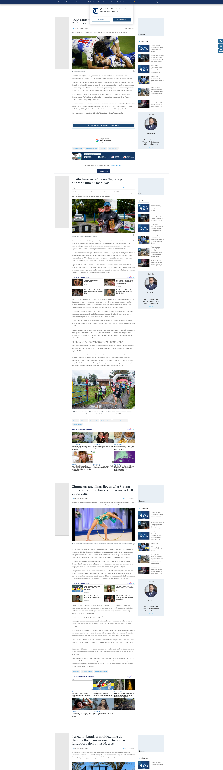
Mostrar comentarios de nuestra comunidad (104, 125)
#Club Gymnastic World (101, 671)
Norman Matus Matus (82, 28)
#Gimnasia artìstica (87, 671)
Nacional (91, 2)
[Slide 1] (149, 147)
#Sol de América (113, 148)
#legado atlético (77, 424)
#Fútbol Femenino (77, 148)
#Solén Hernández (105, 420)
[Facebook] (90, 157)
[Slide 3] (152, 147)
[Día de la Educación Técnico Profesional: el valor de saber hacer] (150, 123)
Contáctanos (103, 171)
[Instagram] (116, 157)
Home (60, 2)
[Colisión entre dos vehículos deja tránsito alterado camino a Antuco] (144, 48)
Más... (148, 2)
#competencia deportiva (120, 420)
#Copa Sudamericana (91, 148)
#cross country (94, 420)
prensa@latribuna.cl (116, 165)
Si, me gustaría (122, 19)
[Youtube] (128, 157)
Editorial (101, 2)
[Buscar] (160, 2)
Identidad (111, 2)
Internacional (80, 2)
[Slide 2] (150, 147)
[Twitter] (103, 157)
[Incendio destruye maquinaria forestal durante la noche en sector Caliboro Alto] (144, 103)
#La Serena (76, 671)
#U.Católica (103, 148)
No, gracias (101, 19)
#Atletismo (84, 420)
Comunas (69, 2)
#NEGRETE (75, 420)
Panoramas (138, 2)
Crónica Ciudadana (123, 2)
